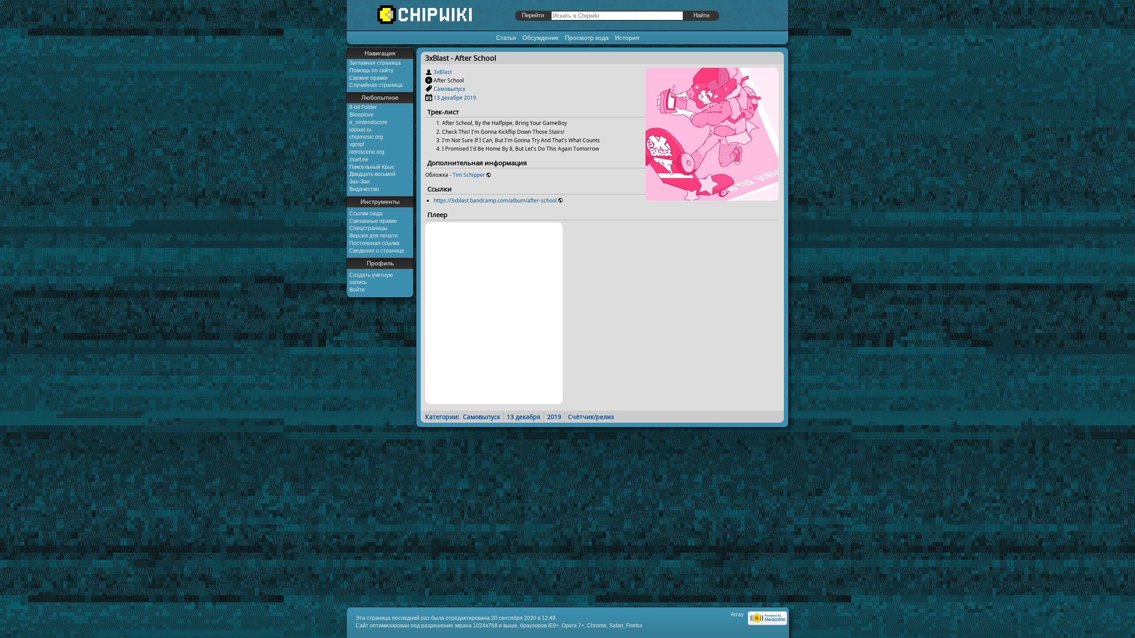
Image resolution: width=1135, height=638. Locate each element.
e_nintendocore (368, 122)
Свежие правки (368, 78)
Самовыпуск (450, 89)
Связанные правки (373, 221)
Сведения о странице (376, 251)
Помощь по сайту (371, 70)
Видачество (364, 189)
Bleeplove (361, 115)
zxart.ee (358, 159)
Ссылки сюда (366, 213)
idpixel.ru (360, 130)
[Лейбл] (428, 89)
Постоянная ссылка (374, 243)
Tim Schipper (469, 175)
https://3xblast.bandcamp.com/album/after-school (495, 200)
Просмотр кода (587, 37)
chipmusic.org (366, 137)
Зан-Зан (359, 182)
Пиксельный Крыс (372, 167)
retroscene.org (366, 152)
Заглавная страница (375, 63)
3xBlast (443, 72)
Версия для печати (373, 236)
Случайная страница (376, 85)
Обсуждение (540, 37)
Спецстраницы (368, 228)
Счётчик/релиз (591, 416)
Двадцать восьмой (372, 174)
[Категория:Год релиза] (428, 97)
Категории (441, 416)
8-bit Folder (363, 107)
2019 (470, 97)
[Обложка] (712, 197)
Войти (357, 290)
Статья (506, 37)
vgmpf (356, 144)
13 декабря (448, 97)
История (627, 37)
